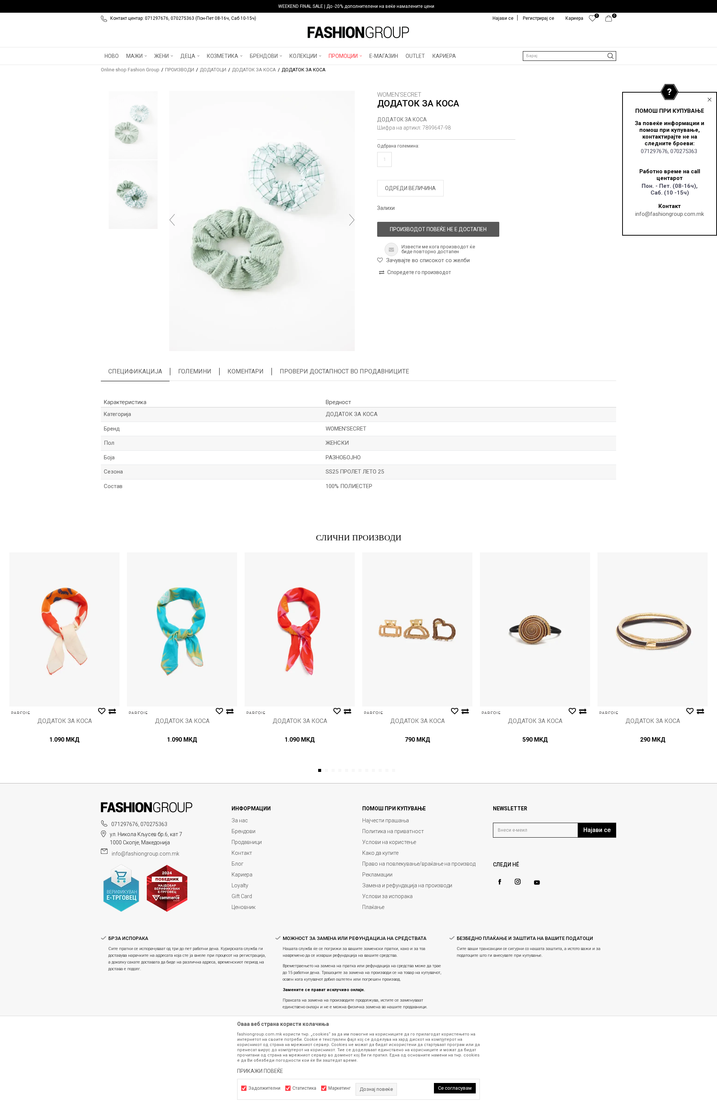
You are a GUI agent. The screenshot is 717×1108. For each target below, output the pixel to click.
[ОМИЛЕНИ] (592, 20)
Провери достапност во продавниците (344, 371)
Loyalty (240, 885)
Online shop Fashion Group (130, 69)
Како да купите (380, 853)
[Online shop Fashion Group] (358, 32)
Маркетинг (339, 1088)
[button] (569, 56)
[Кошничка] (610, 20)
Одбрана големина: (398, 146)
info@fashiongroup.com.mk (669, 214)
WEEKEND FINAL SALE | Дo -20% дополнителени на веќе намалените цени (356, 6)
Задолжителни (264, 1088)
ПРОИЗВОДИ (179, 69)
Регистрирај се (538, 18)
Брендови (243, 831)
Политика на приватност (393, 831)
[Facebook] (499, 882)
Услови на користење (389, 842)
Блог (237, 864)
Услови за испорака (387, 896)
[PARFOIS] (20, 713)
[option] (358, 6)
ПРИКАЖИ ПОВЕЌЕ (260, 1071)
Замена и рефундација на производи (407, 885)
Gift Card (242, 896)
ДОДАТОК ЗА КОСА (254, 69)
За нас (240, 820)
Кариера (242, 875)
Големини (194, 371)
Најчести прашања (385, 820)
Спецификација (135, 371)
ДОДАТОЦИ (213, 69)
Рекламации (377, 875)
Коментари (245, 371)
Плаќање (373, 907)
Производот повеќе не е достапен (438, 229)
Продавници (247, 842)
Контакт (242, 853)
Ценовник (243, 907)
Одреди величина (410, 188)
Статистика (304, 1088)
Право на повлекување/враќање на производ (418, 864)
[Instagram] (518, 882)
